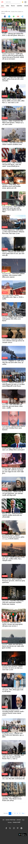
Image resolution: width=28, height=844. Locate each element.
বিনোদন (13, 6)
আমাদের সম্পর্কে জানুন (10, 820)
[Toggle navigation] (25, 2)
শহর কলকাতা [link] (5, 510)
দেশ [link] (3, 51)
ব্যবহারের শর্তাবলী (16, 822)
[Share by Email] (18, 16)
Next (23, 813)
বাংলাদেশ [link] (4, 620)
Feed (23, 820)
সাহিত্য (7, 6)
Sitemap (10, 822)
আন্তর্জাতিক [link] (5, 31)
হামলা (2, 6)
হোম (3, 820)
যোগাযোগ (19, 820)
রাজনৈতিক (19, 6)
